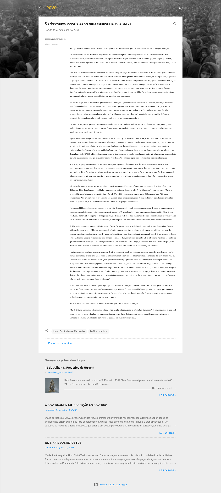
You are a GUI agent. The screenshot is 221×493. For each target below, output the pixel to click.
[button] (174, 23)
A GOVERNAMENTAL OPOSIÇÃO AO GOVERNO (76, 405)
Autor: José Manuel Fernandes (69, 331)
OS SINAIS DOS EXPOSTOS (63, 442)
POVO (51, 8)
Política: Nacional (99, 331)
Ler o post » (167, 395)
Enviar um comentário (60, 343)
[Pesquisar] (180, 9)
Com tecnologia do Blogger (112, 484)
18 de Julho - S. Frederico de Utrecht (69, 367)
